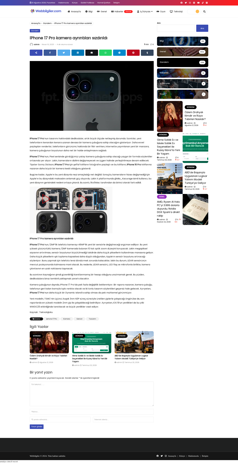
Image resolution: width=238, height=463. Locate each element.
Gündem (47, 23)
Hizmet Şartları (103, 2)
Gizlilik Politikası (87, 2)
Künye (75, 2)
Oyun (162, 11)
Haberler (123, 11)
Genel (104, 11)
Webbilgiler (35, 456)
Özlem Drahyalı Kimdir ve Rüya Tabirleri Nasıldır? (195, 115)
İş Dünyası (145, 11)
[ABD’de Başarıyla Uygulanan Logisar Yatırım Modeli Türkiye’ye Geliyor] (134, 342)
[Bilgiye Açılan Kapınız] (47, 11)
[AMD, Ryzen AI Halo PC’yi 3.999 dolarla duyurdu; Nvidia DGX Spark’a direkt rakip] (195, 209)
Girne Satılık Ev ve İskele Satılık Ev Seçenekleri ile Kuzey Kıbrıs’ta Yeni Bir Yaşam (89, 358)
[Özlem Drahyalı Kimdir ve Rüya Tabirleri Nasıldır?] (49, 342)
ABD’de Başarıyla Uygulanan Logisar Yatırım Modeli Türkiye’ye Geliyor (131, 357)
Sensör (79, 319)
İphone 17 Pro (51, 319)
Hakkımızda (63, 2)
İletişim (116, 2)
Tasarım (92, 319)
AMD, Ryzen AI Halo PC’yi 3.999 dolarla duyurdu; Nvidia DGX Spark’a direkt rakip (168, 208)
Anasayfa (76, 11)
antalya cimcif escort (9, 461)
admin (37, 44)
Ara (158, 22)
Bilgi (90, 11)
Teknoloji (178, 11)
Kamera (66, 319)
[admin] (31, 44)
